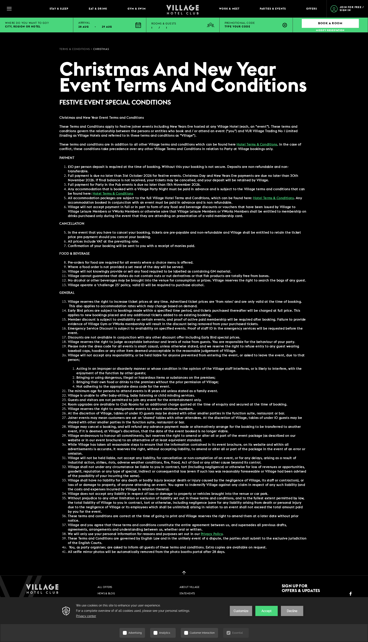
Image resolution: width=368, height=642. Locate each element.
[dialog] (183, 335)
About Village (190, 587)
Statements (187, 593)
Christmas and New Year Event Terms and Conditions (183, 78)
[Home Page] (182, 9)
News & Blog (106, 593)
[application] (184, 619)
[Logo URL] (42, 589)
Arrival (84, 22)
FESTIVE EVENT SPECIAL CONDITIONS (115, 102)
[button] (110, 25)
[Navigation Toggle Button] (23, 8)
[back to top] (184, 572)
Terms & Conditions (74, 49)
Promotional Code (240, 23)
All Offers (105, 587)
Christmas (101, 49)
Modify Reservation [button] (330, 30)
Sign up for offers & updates (301, 588)
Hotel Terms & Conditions (273, 198)
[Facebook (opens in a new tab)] (350, 594)
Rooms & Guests (163, 23)
